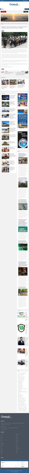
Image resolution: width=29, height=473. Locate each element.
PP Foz (25, 405)
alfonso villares (22, 374)
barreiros (19, 375)
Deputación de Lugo (20, 395)
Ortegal (17, 446)
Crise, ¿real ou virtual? (3, 426)
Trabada (2, 452)
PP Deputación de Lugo (21, 405)
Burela (19, 378)
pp (25, 404)
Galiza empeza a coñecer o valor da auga (5, 424)
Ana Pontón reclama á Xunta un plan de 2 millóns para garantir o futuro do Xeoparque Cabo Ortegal (13, 110)
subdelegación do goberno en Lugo (22, 408)
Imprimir (24, 29)
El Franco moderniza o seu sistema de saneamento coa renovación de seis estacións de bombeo (12, 103)
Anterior (6, 71)
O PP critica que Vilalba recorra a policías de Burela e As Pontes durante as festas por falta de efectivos (13, 96)
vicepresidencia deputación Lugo (22, 409)
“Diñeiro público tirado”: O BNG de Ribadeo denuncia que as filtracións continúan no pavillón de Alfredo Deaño (13, 155)
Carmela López (22, 378)
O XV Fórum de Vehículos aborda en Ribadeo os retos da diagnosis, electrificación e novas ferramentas (21, 86)
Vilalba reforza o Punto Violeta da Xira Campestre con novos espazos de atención (13, 147)
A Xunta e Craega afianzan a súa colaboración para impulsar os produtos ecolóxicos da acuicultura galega (12, 162)
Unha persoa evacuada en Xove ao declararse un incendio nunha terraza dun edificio (9, 73)
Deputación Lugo (20, 396)
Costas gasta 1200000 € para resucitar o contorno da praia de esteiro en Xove (9, 427)
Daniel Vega (19, 390)
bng (21, 375)
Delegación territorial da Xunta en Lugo (22, 392)
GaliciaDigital (20, 470)
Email (26, 29)
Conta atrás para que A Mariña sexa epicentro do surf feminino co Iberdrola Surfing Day (26, 316)
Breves (1, 437)
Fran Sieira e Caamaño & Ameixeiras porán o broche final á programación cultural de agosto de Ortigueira (5, 87)
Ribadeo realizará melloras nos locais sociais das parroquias (12, 142)
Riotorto (17, 451)
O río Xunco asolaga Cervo (4, 429)
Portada (17, 449)
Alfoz (1, 435)
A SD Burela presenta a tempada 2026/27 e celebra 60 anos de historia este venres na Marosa (26, 329)
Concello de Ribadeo (20, 386)
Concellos (17, 438)
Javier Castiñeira (20, 400)
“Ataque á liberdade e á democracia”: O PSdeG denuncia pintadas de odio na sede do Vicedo (13, 135)
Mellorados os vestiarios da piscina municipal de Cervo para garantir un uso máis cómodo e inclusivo (12, 169)
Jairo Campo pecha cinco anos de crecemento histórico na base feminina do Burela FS (27, 352)
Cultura (1, 440)
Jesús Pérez (24, 400)
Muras (16, 443)
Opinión (2, 446)
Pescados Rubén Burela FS (21, 404)
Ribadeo (2, 451)
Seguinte (22, 71)
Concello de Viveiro (20, 387)
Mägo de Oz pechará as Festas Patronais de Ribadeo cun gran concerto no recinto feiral (12, 86)
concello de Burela (20, 382)
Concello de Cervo (20, 383)
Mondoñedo (2, 443)
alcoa (18, 374)
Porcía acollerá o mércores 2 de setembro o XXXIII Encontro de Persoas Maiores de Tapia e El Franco (22, 288)
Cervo (23, 379)
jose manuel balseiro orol (21, 401)
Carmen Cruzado (20, 379)
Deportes (17, 440)
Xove (1, 454)
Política (1, 449)
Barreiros (17, 435)
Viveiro (16, 452)
